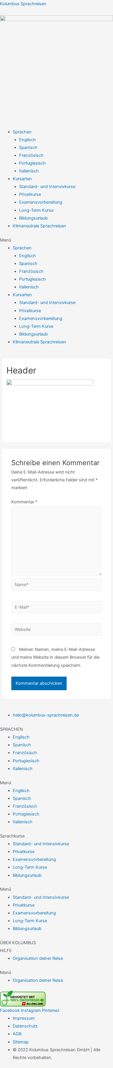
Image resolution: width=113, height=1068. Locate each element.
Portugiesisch (32, 163)
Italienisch (29, 171)
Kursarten (22, 178)
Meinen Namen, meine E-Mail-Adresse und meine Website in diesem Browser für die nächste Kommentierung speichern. (55, 657)
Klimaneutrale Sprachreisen (39, 226)
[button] (56, 240)
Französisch (31, 155)
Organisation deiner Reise (38, 958)
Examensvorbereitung (40, 202)
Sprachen (22, 132)
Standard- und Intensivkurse (47, 186)
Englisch (27, 139)
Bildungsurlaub (33, 218)
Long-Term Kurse (36, 210)
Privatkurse (30, 194)
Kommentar (24, 501)
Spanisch (28, 147)
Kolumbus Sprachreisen (23, 3)
